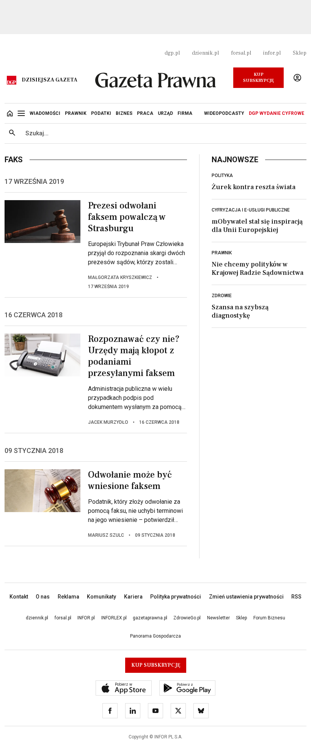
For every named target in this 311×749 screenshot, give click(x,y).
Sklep (299, 53)
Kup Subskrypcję (258, 77)
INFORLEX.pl (114, 618)
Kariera (133, 597)
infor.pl (272, 53)
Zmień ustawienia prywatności (246, 597)
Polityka (222, 175)
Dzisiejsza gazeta (49, 80)
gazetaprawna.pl (150, 618)
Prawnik (222, 252)
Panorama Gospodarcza (155, 636)
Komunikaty (101, 597)
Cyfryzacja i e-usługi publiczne (251, 210)
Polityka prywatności (175, 597)
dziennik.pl (205, 53)
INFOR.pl (86, 618)
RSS (296, 597)
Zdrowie (222, 295)
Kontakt (18, 597)
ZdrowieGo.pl (187, 618)
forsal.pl (241, 53)
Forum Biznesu (269, 618)
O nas (43, 597)
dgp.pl (172, 53)
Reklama (68, 597)
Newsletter (218, 618)
